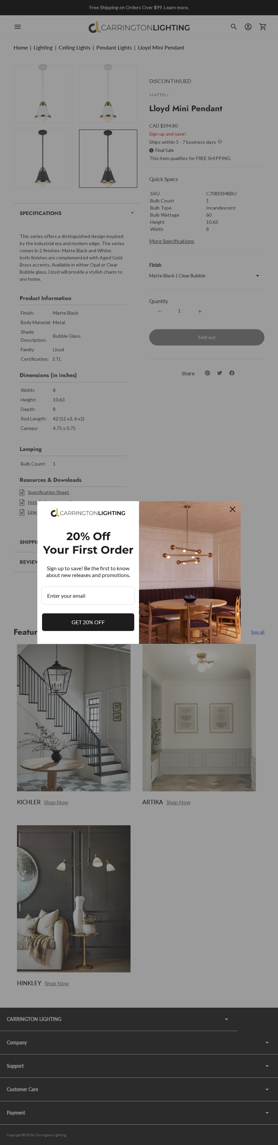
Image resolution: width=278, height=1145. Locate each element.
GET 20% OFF (88, 622)
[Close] (232, 509)
